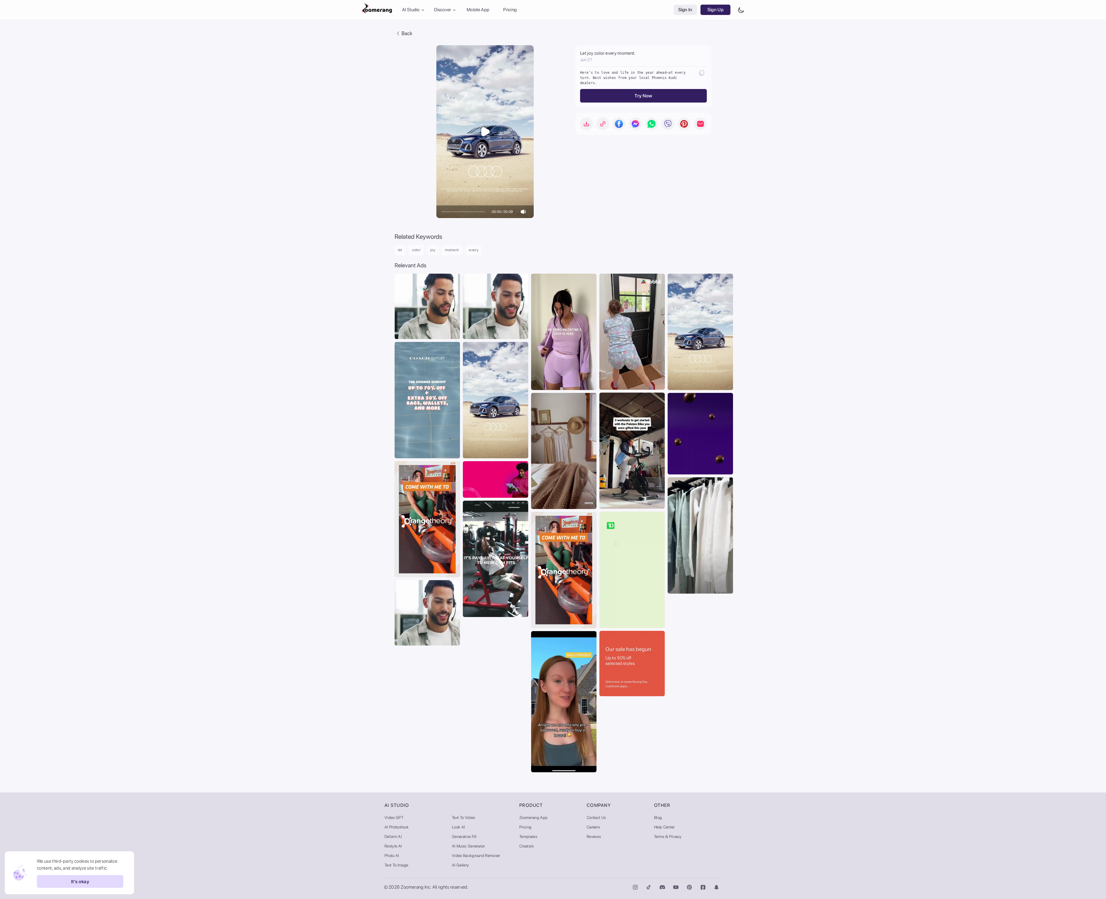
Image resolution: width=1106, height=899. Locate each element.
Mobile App (478, 10)
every (473, 250)
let (400, 250)
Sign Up (715, 10)
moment (452, 250)
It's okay (80, 881)
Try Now (643, 96)
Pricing (510, 10)
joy (432, 250)
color (416, 250)
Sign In (685, 10)
